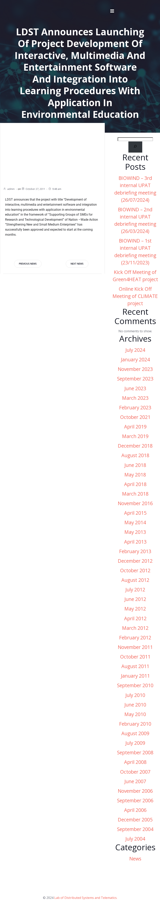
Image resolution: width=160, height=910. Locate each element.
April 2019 (135, 426)
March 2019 (135, 436)
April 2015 (135, 513)
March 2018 (135, 494)
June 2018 (135, 465)
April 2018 (135, 484)
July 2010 (135, 695)
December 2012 (135, 561)
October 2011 (135, 656)
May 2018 (135, 474)
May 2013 (135, 532)
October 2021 (135, 417)
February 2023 (135, 407)
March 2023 (135, 398)
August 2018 (135, 455)
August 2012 (135, 580)
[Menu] (112, 11)
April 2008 (135, 762)
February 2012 (135, 637)
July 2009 (135, 743)
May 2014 (135, 522)
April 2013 (135, 542)
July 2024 (135, 350)
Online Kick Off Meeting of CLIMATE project (135, 296)
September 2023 (135, 378)
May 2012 (135, 608)
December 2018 (135, 446)
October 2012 (135, 570)
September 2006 (135, 800)
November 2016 (135, 503)
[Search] (135, 147)
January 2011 (135, 676)
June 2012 (135, 599)
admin (11, 189)
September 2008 (135, 752)
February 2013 (135, 551)
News (135, 858)
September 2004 (135, 829)
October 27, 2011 (35, 189)
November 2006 (135, 791)
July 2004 (135, 838)
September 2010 (135, 685)
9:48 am (56, 189)
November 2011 (135, 647)
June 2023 (135, 388)
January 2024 (135, 359)
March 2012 (135, 628)
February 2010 (135, 724)
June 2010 (135, 704)
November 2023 (135, 369)
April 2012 (135, 618)
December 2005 (135, 819)
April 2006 (135, 810)
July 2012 (135, 589)
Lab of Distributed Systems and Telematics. (85, 898)
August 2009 (135, 733)
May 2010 (135, 714)
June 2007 (135, 781)
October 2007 (135, 772)
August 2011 (135, 666)
